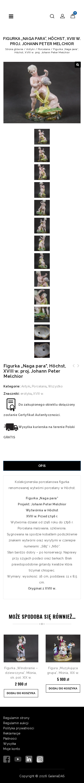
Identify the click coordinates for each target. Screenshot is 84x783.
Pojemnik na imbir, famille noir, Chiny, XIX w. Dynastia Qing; (78, 371)
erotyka (26, 393)
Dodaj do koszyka (21, 693)
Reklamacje (11, 733)
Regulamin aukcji (15, 723)
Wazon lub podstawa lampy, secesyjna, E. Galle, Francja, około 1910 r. (73, 371)
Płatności (10, 738)
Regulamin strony (16, 718)
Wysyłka (9, 743)
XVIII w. (38, 393)
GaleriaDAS (56, 776)
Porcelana (44, 49)
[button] (78, 65)
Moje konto (11, 749)
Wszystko (55, 386)
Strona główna (14, 49)
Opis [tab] (42, 466)
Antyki (30, 49)
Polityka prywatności (18, 728)
